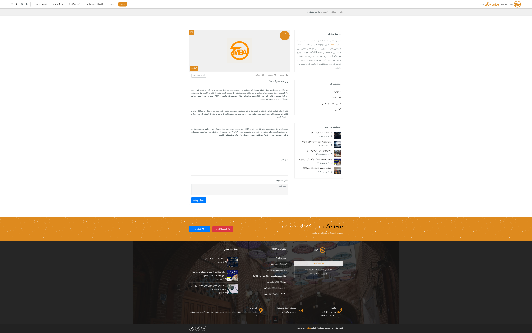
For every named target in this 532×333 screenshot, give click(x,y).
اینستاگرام (222, 229)
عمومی (337, 91)
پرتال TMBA (281, 258)
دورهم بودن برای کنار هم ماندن (319, 151)
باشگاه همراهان (95, 4)
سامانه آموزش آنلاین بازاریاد (275, 293)
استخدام (337, 97)
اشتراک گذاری (197, 75)
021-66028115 (329, 312)
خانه (122, 4)
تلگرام (198, 229)
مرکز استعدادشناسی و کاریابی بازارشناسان (269, 276)
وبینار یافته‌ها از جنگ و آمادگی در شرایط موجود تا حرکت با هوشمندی (314, 159)
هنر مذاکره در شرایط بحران (321, 133)
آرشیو (325, 12)
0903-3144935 (328, 316)
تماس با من (41, 4)
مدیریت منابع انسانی (331, 103)
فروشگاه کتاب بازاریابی (277, 282)
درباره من (58, 4)
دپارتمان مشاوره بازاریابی (276, 270)
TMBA (332, 44)
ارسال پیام (198, 200)
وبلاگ (333, 12)
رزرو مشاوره (75, 4)
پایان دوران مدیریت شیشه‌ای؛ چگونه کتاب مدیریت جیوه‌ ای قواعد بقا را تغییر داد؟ (314, 142)
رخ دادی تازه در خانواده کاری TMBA (317, 168)
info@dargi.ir (289, 312)
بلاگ (112, 4)
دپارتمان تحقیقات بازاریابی (275, 288)
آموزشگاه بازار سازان (278, 264)
